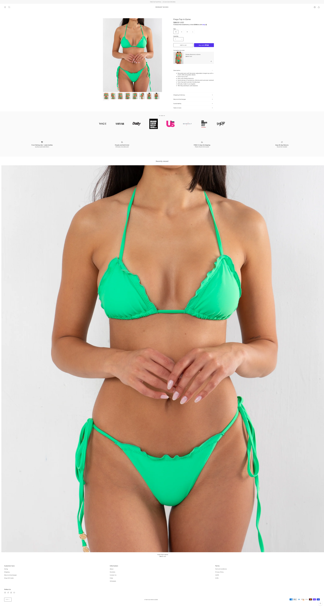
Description (176, 70)
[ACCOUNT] (315, 7)
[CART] (319, 7)
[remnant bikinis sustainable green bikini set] (106, 96)
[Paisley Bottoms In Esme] (178, 58)
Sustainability (177, 103)
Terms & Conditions (221, 569)
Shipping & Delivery (179, 95)
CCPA (216, 578)
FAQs (111, 578)
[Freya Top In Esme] (156, 96)
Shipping (7, 572)
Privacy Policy (219, 572)
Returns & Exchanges (179, 99)
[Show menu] (5, 7)
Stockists (112, 572)
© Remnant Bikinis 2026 (151, 599)
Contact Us (113, 575)
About (111, 569)
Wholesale (113, 581)
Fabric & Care (177, 108)
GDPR (217, 575)
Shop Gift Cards (9, 578)
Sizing (6, 569)
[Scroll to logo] (102, 124)
